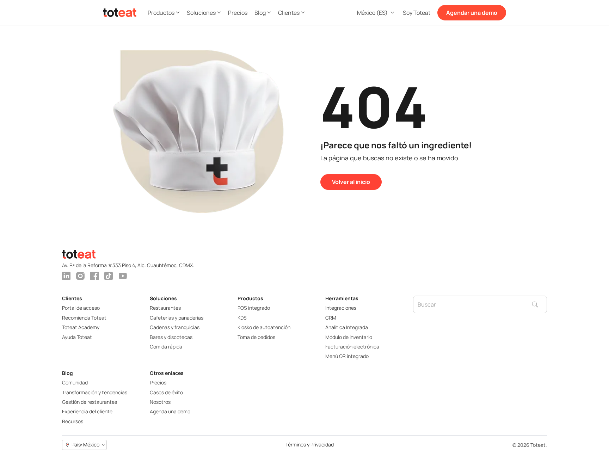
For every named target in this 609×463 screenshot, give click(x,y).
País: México (85, 444)
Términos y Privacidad (309, 445)
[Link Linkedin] (66, 276)
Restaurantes (165, 307)
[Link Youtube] (122, 276)
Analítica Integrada (346, 327)
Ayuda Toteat (77, 337)
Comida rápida (166, 346)
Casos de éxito (166, 392)
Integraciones (340, 307)
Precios (158, 382)
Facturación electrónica (352, 346)
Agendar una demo (471, 13)
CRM (330, 317)
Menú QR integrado (347, 356)
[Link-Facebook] (94, 276)
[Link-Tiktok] (108, 276)
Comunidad (75, 382)
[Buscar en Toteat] (539, 304)
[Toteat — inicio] (119, 12)
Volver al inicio (351, 182)
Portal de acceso (81, 307)
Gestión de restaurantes (89, 402)
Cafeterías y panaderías (176, 317)
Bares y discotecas (171, 337)
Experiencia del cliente (87, 411)
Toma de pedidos (256, 337)
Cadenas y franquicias (174, 327)
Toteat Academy (80, 327)
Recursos (72, 421)
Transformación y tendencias (94, 392)
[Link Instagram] (80, 276)
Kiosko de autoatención (264, 327)
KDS (242, 317)
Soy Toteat (416, 13)
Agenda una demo (170, 411)
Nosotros (160, 402)
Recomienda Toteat (84, 317)
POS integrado (254, 307)
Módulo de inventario (348, 337)
